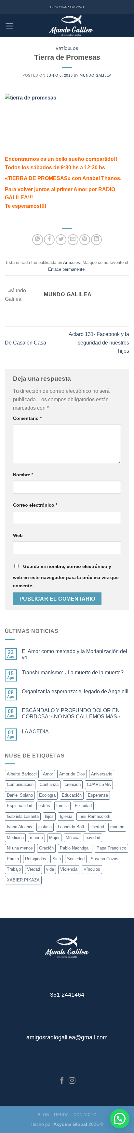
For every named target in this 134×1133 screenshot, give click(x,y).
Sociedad (76, 858)
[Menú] (9, 26)
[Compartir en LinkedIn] (96, 239)
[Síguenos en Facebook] (62, 1081)
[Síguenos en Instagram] (72, 1081)
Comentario (27, 418)
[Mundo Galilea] (71, 25)
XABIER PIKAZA (23, 880)
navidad (93, 837)
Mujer (54, 837)
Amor (48, 774)
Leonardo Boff (71, 826)
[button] (119, 1118)
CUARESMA (99, 784)
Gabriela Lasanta (23, 816)
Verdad (33, 869)
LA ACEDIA (35, 731)
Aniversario (101, 774)
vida (50, 869)
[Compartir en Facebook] (49, 239)
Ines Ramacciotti (94, 816)
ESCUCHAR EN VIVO (67, 7)
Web (18, 535)
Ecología (47, 795)
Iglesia (66, 816)
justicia (45, 826)
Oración (46, 848)
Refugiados (35, 858)
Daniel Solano (20, 795)
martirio (117, 826)
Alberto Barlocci (22, 774)
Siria (56, 858)
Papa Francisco (111, 848)
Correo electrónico (35, 505)
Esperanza (98, 795)
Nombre (23, 474)
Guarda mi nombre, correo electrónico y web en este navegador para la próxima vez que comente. (66, 576)
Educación (72, 795)
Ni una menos (20, 848)
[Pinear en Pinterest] (84, 239)
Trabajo (14, 869)
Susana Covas (104, 858)
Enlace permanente (66, 269)
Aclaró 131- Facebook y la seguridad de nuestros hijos (99, 342)
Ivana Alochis (19, 826)
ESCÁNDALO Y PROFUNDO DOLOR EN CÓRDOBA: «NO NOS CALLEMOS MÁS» (71, 713)
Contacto (85, 1114)
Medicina (15, 837)
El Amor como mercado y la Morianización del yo (74, 654)
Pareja (13, 858)
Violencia (68, 869)
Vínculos (92, 869)
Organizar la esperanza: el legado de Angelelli (75, 691)
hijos (49, 816)
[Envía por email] (73, 239)
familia (62, 805)
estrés (44, 805)
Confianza (49, 784)
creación (73, 784)
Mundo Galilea (95, 75)
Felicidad (83, 805)
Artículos (67, 49)
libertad (97, 826)
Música (72, 837)
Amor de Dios (72, 774)
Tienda (61, 1114)
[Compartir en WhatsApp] (37, 239)
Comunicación (20, 784)
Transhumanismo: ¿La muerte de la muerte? (73, 672)
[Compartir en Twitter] (61, 239)
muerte (36, 837)
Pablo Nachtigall (75, 848)
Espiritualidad (19, 805)
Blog (43, 1114)
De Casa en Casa (25, 342)
